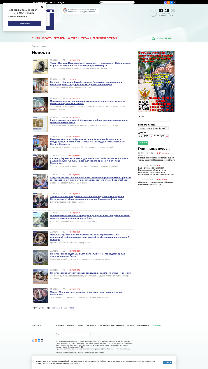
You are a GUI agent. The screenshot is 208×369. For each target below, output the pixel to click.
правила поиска (146, 125)
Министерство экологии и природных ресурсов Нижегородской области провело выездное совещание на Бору (90, 216)
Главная (35, 46)
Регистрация (57, 2)
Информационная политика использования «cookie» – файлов (80, 352)
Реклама (86, 38)
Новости (46, 38)
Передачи (59, 38)
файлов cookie (106, 361)
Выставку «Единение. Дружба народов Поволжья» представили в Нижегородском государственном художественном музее (86, 83)
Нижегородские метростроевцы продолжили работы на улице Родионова (90, 273)
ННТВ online (164, 38)
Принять (167, 362)
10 (65, 308)
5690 (72, 308)
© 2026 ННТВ (37, 326)
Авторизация (40, 2)
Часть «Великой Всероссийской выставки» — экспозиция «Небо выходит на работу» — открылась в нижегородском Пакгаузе (90, 64)
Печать (80, 325)
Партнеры (156, 325)
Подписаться (24, 24)
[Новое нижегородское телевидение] (80, 13)
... (152, 136)
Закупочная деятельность (138, 325)
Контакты (73, 38)
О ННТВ (36, 38)
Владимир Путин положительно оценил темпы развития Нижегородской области (156, 159)
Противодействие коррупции (111, 325)
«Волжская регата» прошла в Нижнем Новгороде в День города (155, 183)
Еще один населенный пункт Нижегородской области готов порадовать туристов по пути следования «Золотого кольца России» (156, 171)
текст (141, 116)
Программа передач (105, 38)
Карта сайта (91, 325)
